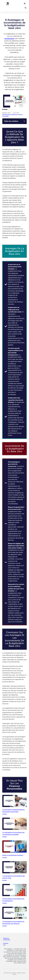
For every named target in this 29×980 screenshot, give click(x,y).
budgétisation (9, 38)
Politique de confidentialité (6, 938)
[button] (24, 3)
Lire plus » (4, 813)
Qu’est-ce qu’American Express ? (12, 855)
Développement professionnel (9, 114)
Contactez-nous (6, 944)
